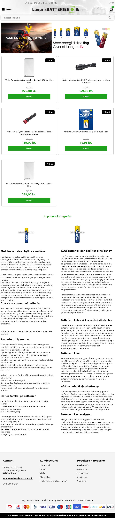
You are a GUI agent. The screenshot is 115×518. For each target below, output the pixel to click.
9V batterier (82, 473)
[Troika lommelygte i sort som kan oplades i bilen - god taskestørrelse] (29, 119)
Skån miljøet (45, 477)
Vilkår (111, 3)
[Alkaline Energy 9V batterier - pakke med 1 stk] (85, 119)
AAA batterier (83, 465)
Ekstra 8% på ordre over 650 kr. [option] (43, 3)
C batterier (82, 477)
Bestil (29, 96)
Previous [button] (55, 2)
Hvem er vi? (45, 465)
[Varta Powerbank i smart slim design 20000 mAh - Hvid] (29, 67)
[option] (86, 2)
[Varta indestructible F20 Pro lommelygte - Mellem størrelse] (85, 67)
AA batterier (82, 469)
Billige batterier (8, 331)
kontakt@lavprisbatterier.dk (18, 478)
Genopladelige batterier (29, 331)
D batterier (82, 481)
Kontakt (43, 469)
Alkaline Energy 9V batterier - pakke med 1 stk (86, 132)
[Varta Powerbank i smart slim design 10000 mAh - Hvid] (29, 170)
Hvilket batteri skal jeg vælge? (53, 481)
